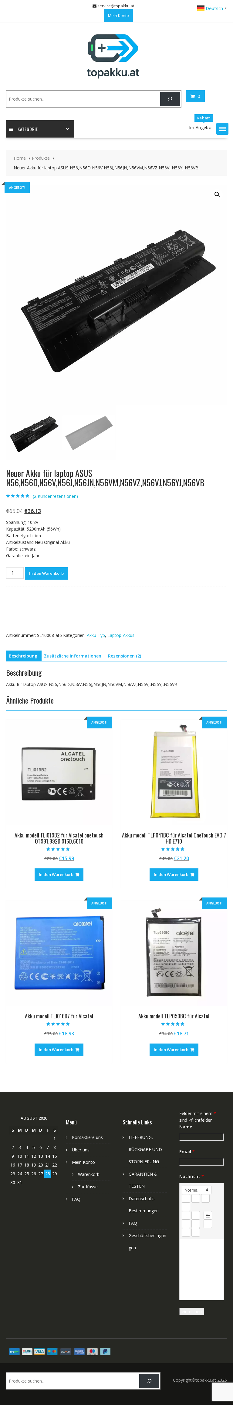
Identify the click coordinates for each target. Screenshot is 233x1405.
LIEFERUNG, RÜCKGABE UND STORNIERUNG (145, 1149)
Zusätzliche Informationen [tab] (72, 656)
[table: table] (208, 1224)
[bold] (186, 1198)
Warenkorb (89, 1174)
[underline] (205, 1198)
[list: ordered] (186, 1215)
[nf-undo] (186, 1232)
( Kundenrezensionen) (55, 496)
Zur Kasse (88, 1187)
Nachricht (191, 1176)
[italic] (195, 1198)
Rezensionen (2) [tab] (124, 656)
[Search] (170, 99)
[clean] (186, 1207)
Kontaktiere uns (87, 1137)
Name (185, 1127)
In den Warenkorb (46, 573)
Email (187, 1151)
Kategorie (28, 129)
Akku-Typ (96, 635)
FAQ (76, 1199)
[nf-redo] (195, 1232)
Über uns (80, 1150)
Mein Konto (118, 15)
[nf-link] (186, 1224)
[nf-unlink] (195, 1224)
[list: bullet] (195, 1215)
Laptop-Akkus (120, 635)
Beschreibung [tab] (23, 656)
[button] (222, 129)
